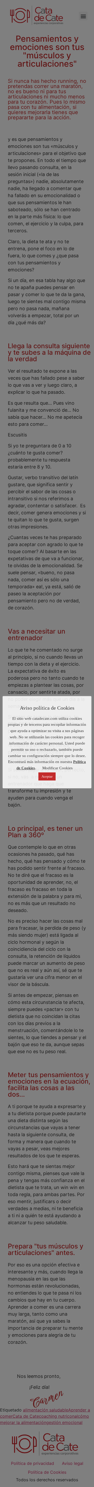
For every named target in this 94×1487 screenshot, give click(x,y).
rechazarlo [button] (48, 749)
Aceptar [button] (47, 776)
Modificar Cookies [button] (57, 768)
